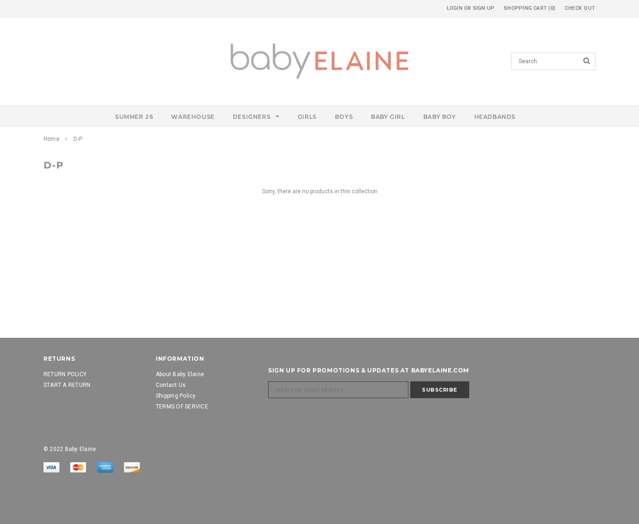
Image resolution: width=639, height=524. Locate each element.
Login (455, 8)
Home (51, 139)
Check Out (580, 8)
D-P (77, 139)
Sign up (484, 8)
